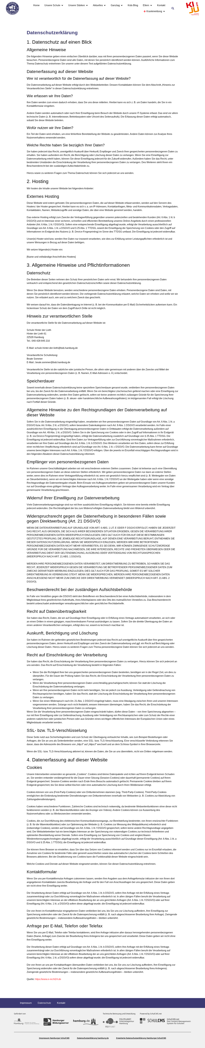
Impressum (26, 1003)
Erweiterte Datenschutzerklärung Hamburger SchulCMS (141, 1038)
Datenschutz (44, 1003)
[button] (173, 8)
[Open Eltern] (151, 5)
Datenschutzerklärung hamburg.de (93, 1038)
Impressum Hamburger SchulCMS (54, 1038)
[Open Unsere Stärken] (87, 5)
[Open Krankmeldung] (164, 11)
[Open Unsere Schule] (62, 5)
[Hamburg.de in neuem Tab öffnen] (85, 1022)
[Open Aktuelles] (105, 5)
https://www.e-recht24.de (48, 979)
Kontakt (61, 1003)
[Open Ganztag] (122, 5)
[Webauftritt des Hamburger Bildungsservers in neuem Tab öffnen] (56, 1022)
